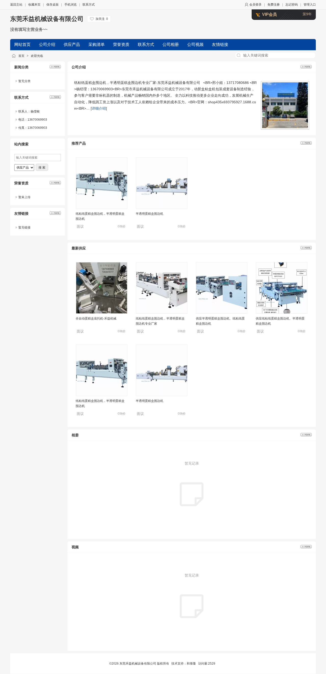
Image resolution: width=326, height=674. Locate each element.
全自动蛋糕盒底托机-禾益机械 (96, 318)
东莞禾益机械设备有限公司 (47, 18)
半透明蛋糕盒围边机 (149, 211)
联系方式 (89, 4)
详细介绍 (99, 108)
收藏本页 (34, 4)
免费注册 (273, 4)
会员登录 (255, 4)
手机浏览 (70, 4)
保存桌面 (52, 4)
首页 (21, 56)
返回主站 (16, 4)
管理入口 (310, 4)
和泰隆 (191, 663)
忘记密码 (292, 4)
